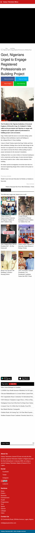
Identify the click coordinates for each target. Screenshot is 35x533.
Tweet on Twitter (22, 79)
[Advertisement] (17, 25)
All (33, 443)
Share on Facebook (8, 79)
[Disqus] (17, 302)
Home (2, 48)
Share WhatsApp (20, 83)
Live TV (13, 384)
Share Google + (8, 83)
